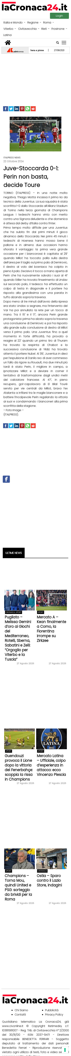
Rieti (44, 29)
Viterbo (8, 29)
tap (64, 43)
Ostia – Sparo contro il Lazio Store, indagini (49, 880)
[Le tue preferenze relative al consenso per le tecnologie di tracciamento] (65, 1050)
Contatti (20, 1015)
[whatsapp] (27, 108)
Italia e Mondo (13, 23)
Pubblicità (51, 1010)
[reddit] (33, 108)
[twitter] (11, 108)
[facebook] (5, 108)
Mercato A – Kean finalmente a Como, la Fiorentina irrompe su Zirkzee (51, 628)
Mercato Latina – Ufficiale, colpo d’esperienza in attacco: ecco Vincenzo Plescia (51, 765)
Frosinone (58, 29)
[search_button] (57, 42)
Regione (32, 23)
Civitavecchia (27, 29)
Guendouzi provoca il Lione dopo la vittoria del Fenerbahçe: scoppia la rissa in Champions (19, 767)
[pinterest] (22, 108)
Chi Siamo (21, 1010)
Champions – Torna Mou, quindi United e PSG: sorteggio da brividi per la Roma (18, 887)
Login (59, 16)
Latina (7, 35)
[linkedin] (16, 108)
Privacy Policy (54, 1015)
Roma (47, 23)
